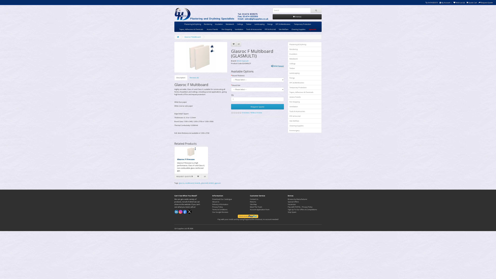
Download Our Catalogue (222, 199)
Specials (312, 29)
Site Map (253, 204)
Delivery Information (220, 204)
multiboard (189, 183)
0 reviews (245, 112)
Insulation (219, 24)
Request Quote (257, 106)
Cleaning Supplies (298, 29)
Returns (253, 202)
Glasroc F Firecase (186, 159)
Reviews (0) (194, 77)
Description (180, 77)
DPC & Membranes (283, 24)
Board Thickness (238, 76)
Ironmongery (294, 130)
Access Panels (212, 29)
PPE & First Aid (270, 29)
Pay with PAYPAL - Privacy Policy (300, 207)
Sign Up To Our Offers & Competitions (302, 209)
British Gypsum (243, 61)
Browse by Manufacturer (297, 199)
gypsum (218, 183)
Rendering (208, 24)
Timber (248, 24)
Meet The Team (256, 207)
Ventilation (239, 29)
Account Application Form (259, 209)
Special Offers (293, 202)
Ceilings (240, 24)
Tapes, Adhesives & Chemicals (191, 29)
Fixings (270, 24)
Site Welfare (283, 29)
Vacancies (292, 204)
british (211, 183)
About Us (215, 202)
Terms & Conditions (219, 209)
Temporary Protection (302, 24)
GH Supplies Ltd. (180, 228)
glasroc (182, 183)
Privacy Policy (217, 207)
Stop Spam (292, 212)
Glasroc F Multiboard (192, 37)
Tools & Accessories (254, 29)
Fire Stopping (227, 29)
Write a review (256, 112)
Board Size (236, 85)
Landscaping (259, 24)
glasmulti (204, 183)
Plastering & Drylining (192, 24)
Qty (232, 95)
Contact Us (254, 199)
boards (197, 183)
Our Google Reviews (220, 212)
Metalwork (230, 24)
